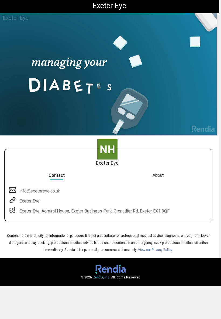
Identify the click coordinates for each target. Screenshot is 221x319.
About (158, 175)
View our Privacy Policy (155, 250)
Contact (57, 175)
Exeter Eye (29, 201)
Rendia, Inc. (101, 277)
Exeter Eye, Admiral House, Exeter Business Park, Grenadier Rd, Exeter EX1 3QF (94, 211)
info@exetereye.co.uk (39, 191)
